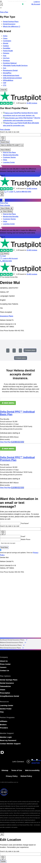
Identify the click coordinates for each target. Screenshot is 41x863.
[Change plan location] (1, 4)
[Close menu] (2, 194)
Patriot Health (8, 51)
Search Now (5, 142)
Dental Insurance (9, 24)
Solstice (6, 46)
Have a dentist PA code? (10, 145)
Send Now (4, 547)
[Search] (2, 191)
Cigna (5, 38)
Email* (23, 536)
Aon (4, 68)
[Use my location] (2, 138)
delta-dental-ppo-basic (11, 75)
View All (3, 89)
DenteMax (6, 48)
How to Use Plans (9, 152)
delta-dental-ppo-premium (12, 78)
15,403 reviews (32, 103)
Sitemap (5, 770)
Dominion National (9, 63)
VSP (4, 83)
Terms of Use (16, 770)
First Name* (25, 523)
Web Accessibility (32, 770)
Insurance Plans (6, 316)
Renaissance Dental (10, 70)
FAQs (5, 160)
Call (17, 442)
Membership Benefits (10, 155)
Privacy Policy (12, 776)
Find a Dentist (5, 129)
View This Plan (5, 442)
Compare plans (30, 350)
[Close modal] (2, 834)
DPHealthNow (8, 80)
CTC (4, 85)
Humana (6, 53)
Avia (4, 55)
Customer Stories (9, 157)
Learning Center (9, 162)
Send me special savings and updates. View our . (19, 554)
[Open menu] (1, 7)
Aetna (5, 36)
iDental (5, 43)
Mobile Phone (25, 539)
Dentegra (6, 60)
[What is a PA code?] (22, 145)
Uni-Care (6, 58)
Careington (7, 41)
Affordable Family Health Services (15, 65)
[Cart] (5, 191)
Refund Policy (26, 776)
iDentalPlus (7, 73)
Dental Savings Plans (10, 21)
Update (3, 861)
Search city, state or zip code (9, 132)
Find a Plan (4, 12)
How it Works (5, 150)
